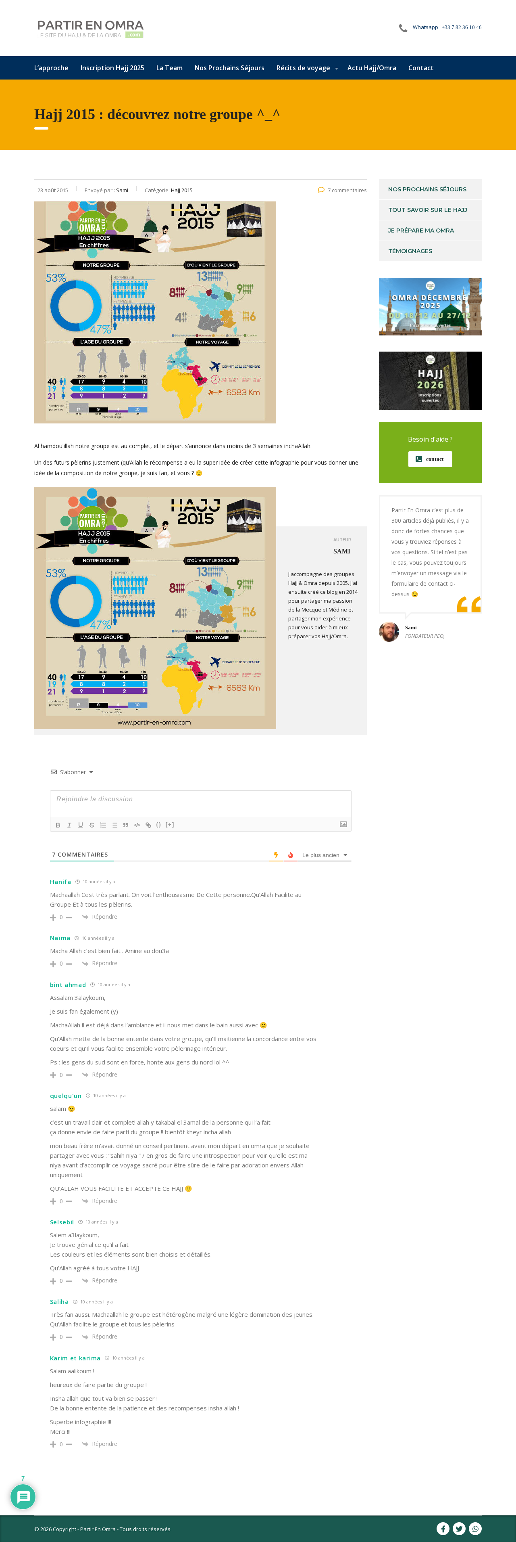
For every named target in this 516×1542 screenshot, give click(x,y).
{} (159, 824)
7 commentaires (347, 190)
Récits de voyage (303, 67)
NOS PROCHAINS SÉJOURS (427, 189)
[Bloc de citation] (125, 825)
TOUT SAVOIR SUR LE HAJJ (427, 210)
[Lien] (148, 825)
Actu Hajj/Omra (371, 67)
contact (435, 459)
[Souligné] (80, 825)
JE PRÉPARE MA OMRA (421, 230)
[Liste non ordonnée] (114, 825)
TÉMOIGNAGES (410, 251)
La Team (169, 67)
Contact (421, 67)
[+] (170, 824)
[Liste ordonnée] (103, 825)
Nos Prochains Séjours (229, 67)
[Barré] (92, 825)
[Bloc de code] (137, 825)
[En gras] (58, 825)
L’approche (51, 67)
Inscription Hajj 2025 (112, 67)
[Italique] (69, 825)
